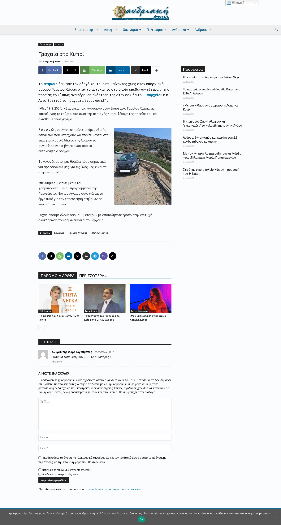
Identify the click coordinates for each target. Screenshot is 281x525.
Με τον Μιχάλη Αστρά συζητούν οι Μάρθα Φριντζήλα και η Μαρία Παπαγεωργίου (212, 155)
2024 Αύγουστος (99, 232)
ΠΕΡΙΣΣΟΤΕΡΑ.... (93, 275)
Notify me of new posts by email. (61, 474)
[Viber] (104, 256)
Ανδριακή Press (51, 61)
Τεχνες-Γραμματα (139, 311)
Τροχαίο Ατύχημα (77, 232)
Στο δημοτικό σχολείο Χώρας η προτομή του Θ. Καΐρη (211, 172)
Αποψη (109, 30)
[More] (156, 70)
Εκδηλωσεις (45, 311)
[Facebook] (42, 256)
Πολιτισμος (155, 30)
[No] (276, 517)
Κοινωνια (59, 44)
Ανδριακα (179, 30)
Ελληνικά (237, 2)
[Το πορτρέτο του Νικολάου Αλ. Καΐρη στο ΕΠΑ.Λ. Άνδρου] (105, 298)
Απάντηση (57, 361)
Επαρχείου (153, 95)
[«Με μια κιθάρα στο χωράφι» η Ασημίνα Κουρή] (150, 298)
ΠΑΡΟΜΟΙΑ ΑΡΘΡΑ (58, 275)
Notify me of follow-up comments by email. (66, 469)
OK (141, 519)
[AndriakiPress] (140, 12)
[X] (51, 256)
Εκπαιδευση (91, 311)
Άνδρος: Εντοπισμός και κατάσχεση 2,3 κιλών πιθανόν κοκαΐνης (210, 139)
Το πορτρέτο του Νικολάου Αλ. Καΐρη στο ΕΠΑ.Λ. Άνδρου (211, 91)
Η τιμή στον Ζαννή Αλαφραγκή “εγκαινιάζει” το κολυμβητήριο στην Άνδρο (212, 123)
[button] (276, 30)
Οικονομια (130, 30)
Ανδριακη (201, 30)
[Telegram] (95, 256)
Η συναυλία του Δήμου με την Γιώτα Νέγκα (212, 77)
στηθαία (50, 84)
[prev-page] (40, 327)
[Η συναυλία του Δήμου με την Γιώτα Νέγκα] (59, 298)
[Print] (86, 256)
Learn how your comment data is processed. (115, 489)
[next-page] (47, 327)
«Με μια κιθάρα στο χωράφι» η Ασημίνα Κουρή (210, 107)
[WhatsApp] (60, 256)
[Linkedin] (68, 256)
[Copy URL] (112, 256)
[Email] (77, 256)
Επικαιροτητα (85, 30)
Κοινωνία (59, 232)
